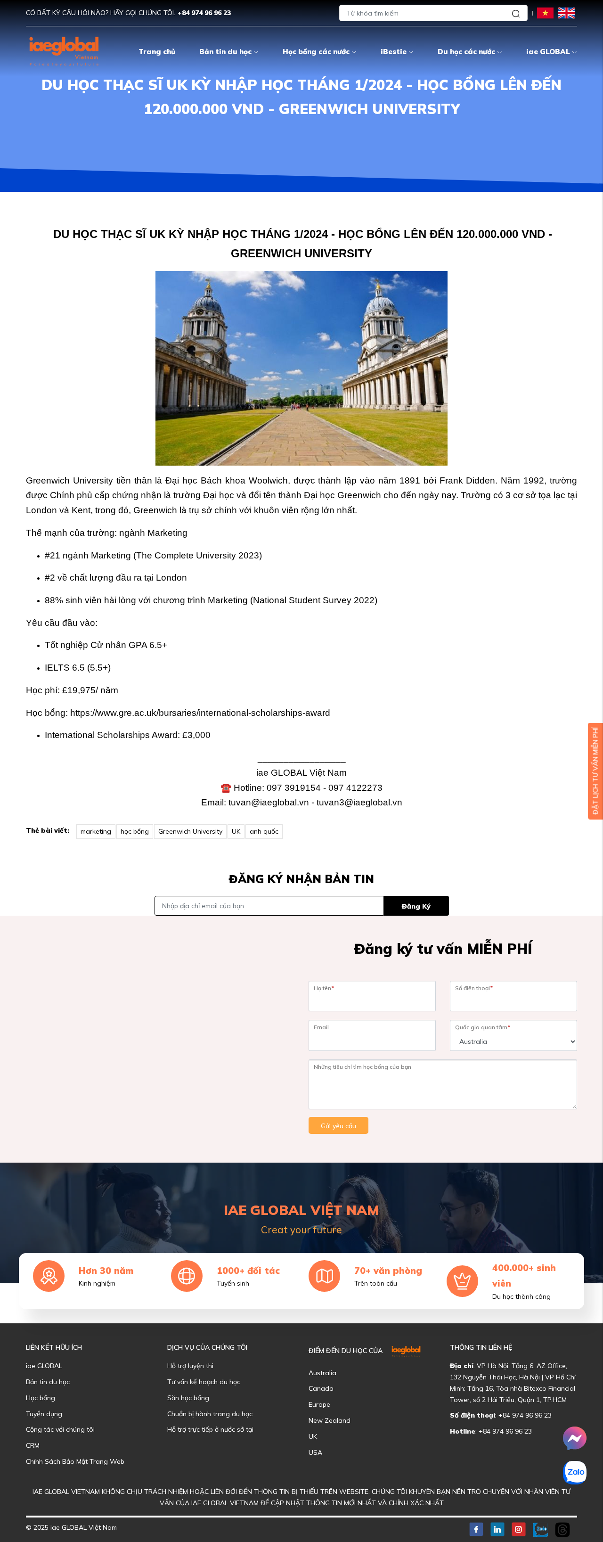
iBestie (394, 51)
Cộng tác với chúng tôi (60, 1429)
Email (321, 1027)
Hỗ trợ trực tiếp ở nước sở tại (210, 1429)
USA (315, 1452)
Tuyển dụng (44, 1414)
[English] (566, 12)
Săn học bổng (188, 1398)
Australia (322, 1373)
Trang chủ (157, 51)
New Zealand (329, 1420)
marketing (96, 831)
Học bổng (40, 1398)
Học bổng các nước (316, 51)
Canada (321, 1388)
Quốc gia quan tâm (482, 1027)
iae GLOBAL (548, 51)
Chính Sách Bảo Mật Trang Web (75, 1461)
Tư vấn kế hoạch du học (203, 1382)
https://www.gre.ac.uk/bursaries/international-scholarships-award (200, 713)
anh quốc (264, 831)
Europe (319, 1404)
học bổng (135, 831)
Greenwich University (190, 831)
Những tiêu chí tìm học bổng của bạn (362, 1066)
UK (236, 831)
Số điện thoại (474, 988)
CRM (33, 1445)
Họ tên (324, 988)
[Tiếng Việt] (545, 12)
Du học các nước (466, 51)
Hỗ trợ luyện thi (190, 1366)
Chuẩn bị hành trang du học (210, 1414)
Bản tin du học (225, 51)
